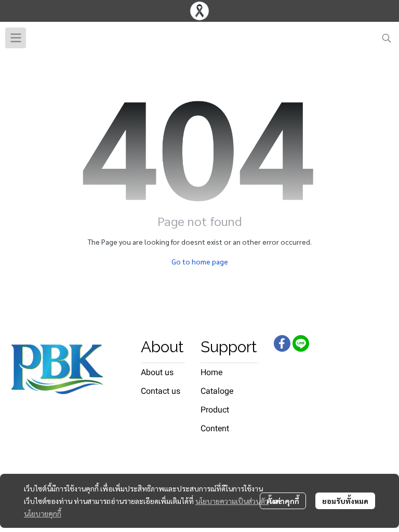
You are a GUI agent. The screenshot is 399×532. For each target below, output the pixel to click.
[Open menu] (15, 38)
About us (157, 372)
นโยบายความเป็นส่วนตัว (232, 501)
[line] (300, 343)
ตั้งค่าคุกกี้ (283, 501)
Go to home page (199, 261)
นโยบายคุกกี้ (42, 513)
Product (215, 410)
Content (215, 428)
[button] (386, 38)
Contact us (160, 391)
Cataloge (217, 391)
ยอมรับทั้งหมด (345, 501)
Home (211, 372)
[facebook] (282, 343)
